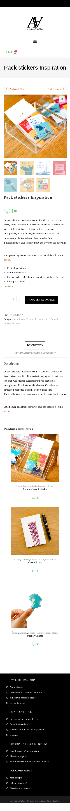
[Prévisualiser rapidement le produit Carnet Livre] (65, 513)
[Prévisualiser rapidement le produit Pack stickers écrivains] (65, 440)
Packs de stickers (39, 486)
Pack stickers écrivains (35, 489)
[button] (62, 99)
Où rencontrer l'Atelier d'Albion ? (26, 692)
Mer (47, 319)
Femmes (32, 633)
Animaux (20, 319)
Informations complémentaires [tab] (35, 353)
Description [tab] (35, 345)
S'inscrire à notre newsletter (23, 697)
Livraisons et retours (20, 788)
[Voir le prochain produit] (64, 89)
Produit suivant (54, 89)
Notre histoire (16, 687)
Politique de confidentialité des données (29, 761)
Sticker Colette (35, 635)
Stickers (16, 323)
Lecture (41, 559)
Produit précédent (17, 89)
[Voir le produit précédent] (6, 89)
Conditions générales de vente (24, 751)
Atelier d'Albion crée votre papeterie (27, 729)
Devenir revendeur (19, 724)
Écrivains (39, 319)
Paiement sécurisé (18, 783)
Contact (14, 735)
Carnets (33, 559)
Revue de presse (17, 703)
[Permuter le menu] (35, 41)
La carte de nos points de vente (25, 719)
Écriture (30, 319)
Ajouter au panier (42, 300)
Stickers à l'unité (51, 633)
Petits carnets (50, 559)
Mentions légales (18, 756)
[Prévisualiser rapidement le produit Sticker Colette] (65, 586)
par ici (7, 259)
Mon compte (16, 777)
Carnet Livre (35, 562)
